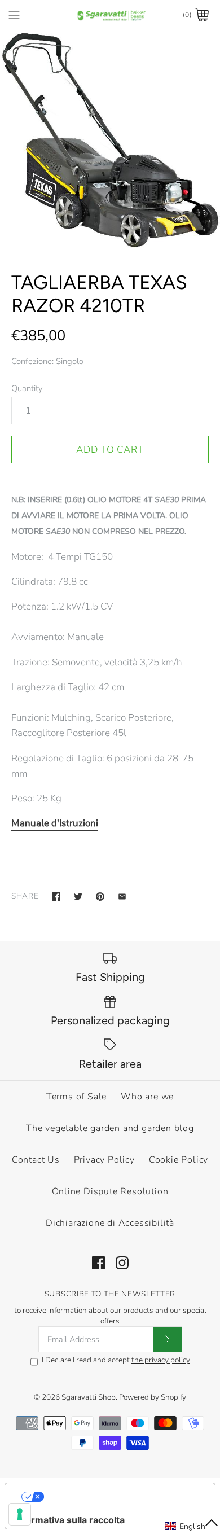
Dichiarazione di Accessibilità (110, 1223)
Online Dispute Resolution (110, 1191)
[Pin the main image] (100, 896)
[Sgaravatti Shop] (110, 15)
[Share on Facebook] (56, 896)
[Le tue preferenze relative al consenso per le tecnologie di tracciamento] (19, 1514)
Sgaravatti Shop (88, 1397)
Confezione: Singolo (47, 361)
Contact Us (36, 1160)
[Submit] (167, 1339)
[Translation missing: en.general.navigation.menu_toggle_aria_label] (14, 15)
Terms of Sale (76, 1096)
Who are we (147, 1096)
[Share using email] (122, 896)
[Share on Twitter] (78, 896)
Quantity (27, 388)
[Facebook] (98, 1262)
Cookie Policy (178, 1160)
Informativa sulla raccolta (69, 1520)
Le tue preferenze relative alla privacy (121, 1497)
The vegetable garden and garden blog (110, 1128)
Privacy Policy (104, 1160)
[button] (192, 1526)
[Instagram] (122, 1262)
